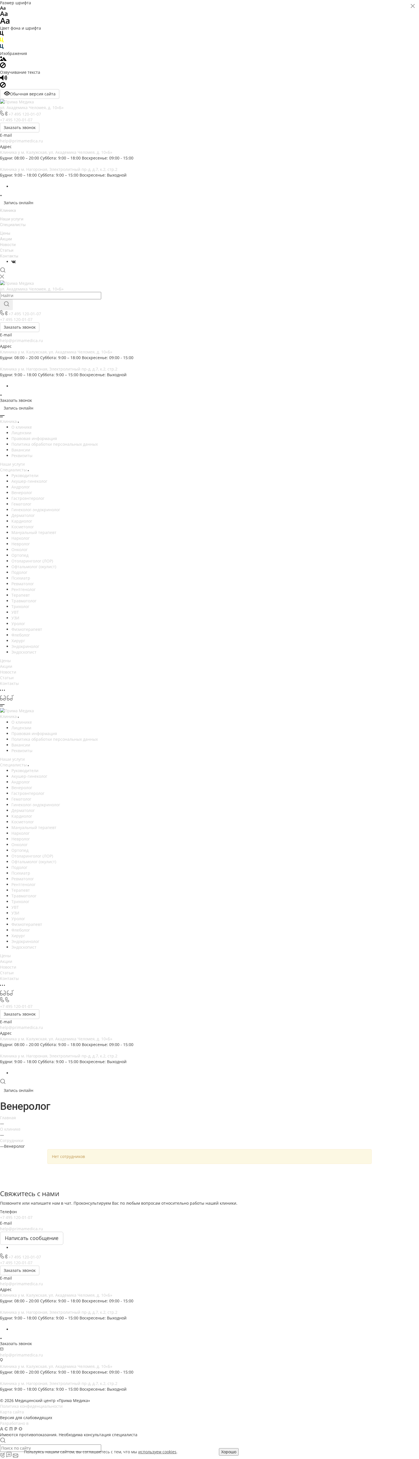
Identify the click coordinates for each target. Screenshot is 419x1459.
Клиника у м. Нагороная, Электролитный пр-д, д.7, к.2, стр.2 (58, 169)
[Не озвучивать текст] (3, 86)
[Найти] (6, 304)
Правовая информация (34, 438)
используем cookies (157, 1451)
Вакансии (20, 450)
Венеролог (21, 492)
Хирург (18, 640)
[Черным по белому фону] (1, 34)
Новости (8, 244)
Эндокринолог (25, 646)
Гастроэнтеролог (27, 498)
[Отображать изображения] (3, 59)
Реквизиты (21, 455)
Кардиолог (21, 521)
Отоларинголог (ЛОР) (32, 561)
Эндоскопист (23, 652)
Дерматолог (23, 515)
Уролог (18, 623)
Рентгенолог (23, 589)
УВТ (15, 612)
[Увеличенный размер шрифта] (5, 22)
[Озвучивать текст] (3, 79)
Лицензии (21, 432)
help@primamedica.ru (21, 141)
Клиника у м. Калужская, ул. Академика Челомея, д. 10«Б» (56, 152)
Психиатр (20, 578)
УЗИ (15, 618)
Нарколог (20, 538)
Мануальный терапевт (33, 532)
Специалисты (13, 224)
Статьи (6, 250)
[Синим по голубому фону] (1, 47)
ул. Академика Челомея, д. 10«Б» (32, 107)
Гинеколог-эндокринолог (35, 509)
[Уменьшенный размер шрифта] (2, 8)
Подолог (19, 572)
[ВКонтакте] (13, 261)
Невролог (20, 544)
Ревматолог (22, 583)
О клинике (21, 427)
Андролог (20, 487)
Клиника (8, 210)
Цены (5, 233)
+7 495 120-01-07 (25, 114)
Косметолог (22, 526)
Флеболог (20, 635)
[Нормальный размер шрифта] (4, 14)
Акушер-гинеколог (29, 481)
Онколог (19, 549)
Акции (6, 239)
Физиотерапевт (26, 629)
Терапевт (20, 595)
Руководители (24, 475)
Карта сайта (12, 1412)
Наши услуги (11, 219)
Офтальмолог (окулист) (33, 566)
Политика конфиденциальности (31, 1406)
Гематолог (21, 504)
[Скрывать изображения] (3, 66)
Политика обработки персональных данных (54, 444)
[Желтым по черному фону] (1, 41)
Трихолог (20, 606)
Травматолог (23, 600)
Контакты (9, 256)
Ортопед (20, 555)
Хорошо (228, 1451)
